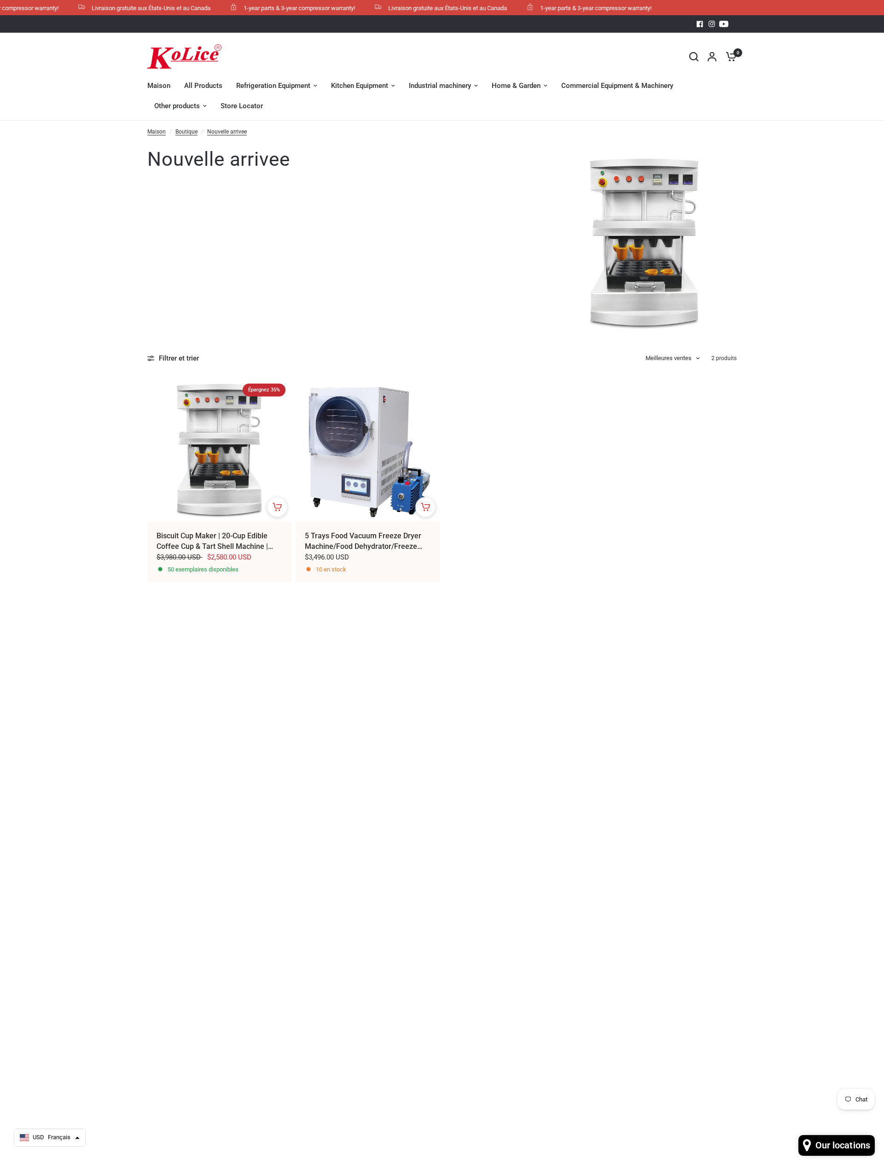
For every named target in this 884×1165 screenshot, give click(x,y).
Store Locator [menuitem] (242, 106)
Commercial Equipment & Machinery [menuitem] (617, 86)
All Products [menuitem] (203, 86)
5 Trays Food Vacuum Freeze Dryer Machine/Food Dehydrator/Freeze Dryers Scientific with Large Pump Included (363, 541)
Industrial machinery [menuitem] (440, 86)
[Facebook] (700, 24)
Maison (156, 131)
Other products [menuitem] (177, 106)
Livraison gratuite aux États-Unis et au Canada (134, 8)
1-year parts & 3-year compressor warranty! (282, 8)
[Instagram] (712, 24)
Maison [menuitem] (158, 86)
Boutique (186, 131)
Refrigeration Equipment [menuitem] (273, 86)
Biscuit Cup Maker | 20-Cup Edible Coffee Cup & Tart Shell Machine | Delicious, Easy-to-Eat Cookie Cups (213, 541)
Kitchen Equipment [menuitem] (359, 86)
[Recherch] (694, 56)
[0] (729, 56)
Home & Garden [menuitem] (516, 86)
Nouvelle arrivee (227, 131)
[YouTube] (724, 24)
